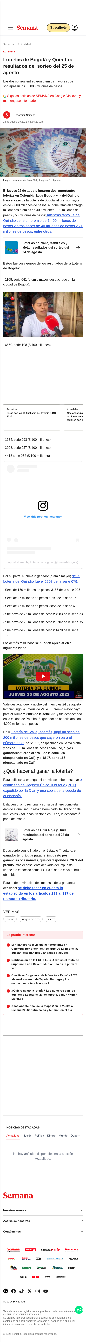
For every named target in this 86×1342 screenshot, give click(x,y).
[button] (43, 676)
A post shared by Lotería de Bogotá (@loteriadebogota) (43, 562)
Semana (8, 44)
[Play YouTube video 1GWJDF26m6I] (43, 676)
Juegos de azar (30, 919)
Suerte (51, 919)
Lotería (9, 919)
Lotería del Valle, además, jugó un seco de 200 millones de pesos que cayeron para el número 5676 (41, 737)
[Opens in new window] (13, 1291)
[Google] (5, 1291)
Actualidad (24, 44)
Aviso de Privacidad (18, 1301)
